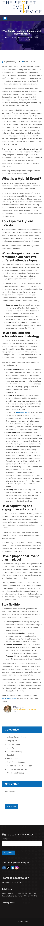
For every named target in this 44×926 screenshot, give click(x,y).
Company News (13, 741)
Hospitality (11, 755)
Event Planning (12, 748)
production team (22, 412)
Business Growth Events (16, 737)
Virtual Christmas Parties (17, 769)
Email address (10, 792)
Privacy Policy (9, 903)
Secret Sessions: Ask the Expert (19, 766)
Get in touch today (9, 698)
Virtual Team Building (15, 773)
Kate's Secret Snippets (16, 762)
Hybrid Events (29, 62)
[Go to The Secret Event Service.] (7, 37)
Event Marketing (13, 744)
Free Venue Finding (14, 751)
